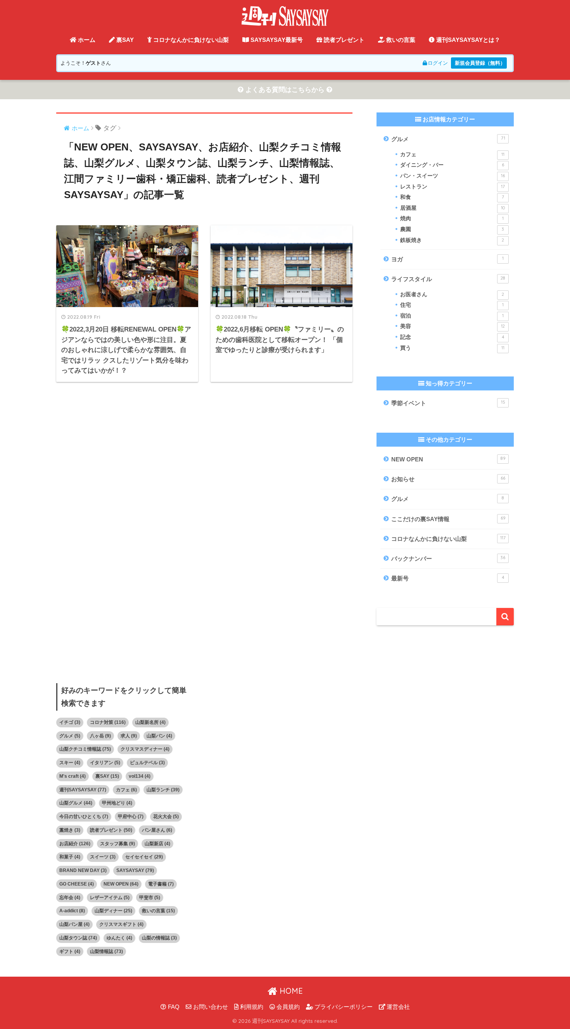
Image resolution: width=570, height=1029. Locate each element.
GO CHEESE (76, 884)
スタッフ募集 (117, 843)
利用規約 (250, 1007)
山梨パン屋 (74, 924)
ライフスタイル (448, 278)
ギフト (69, 951)
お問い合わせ (210, 1007)
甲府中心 (130, 816)
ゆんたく (119, 938)
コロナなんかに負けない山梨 (190, 39)
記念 (452, 337)
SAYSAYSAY (135, 870)
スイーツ (103, 857)
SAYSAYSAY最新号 (276, 39)
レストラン (452, 187)
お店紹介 (74, 843)
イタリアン (105, 762)
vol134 (139, 776)
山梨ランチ (163, 789)
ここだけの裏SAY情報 (448, 518)
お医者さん (452, 294)
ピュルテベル (147, 762)
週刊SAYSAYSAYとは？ (467, 39)
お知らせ (448, 478)
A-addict (72, 910)
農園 (452, 229)
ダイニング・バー (452, 165)
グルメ (448, 138)
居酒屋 (452, 208)
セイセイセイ (144, 857)
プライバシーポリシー (343, 1007)
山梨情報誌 (106, 951)
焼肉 (452, 218)
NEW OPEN (448, 459)
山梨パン (159, 736)
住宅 (452, 305)
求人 (129, 736)
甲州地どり (117, 803)
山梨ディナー (113, 910)
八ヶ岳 (100, 736)
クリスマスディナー (145, 749)
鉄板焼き (452, 240)
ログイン (438, 63)
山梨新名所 (150, 722)
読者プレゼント (343, 39)
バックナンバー (448, 558)
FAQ (173, 1007)
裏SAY (124, 39)
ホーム (85, 39)
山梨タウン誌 (78, 938)
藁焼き (69, 830)
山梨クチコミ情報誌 (85, 749)
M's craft (72, 776)
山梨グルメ (75, 803)
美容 (452, 326)
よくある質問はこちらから (285, 89)
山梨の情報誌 (159, 938)
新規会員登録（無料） (480, 63)
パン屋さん (157, 830)
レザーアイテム (110, 897)
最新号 (447, 578)
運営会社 (397, 1007)
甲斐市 (149, 897)
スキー (69, 762)
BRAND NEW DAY (83, 870)
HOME (290, 991)
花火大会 (166, 816)
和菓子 (69, 857)
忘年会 (69, 897)
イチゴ (69, 722)
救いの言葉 (400, 39)
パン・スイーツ (452, 176)
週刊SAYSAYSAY (82, 789)
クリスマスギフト (121, 924)
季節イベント (448, 402)
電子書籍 (161, 884)
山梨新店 (157, 843)
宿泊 (452, 316)
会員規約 (287, 1007)
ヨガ (447, 259)
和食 (452, 197)
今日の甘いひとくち (83, 816)
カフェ (452, 154)
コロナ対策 (108, 722)
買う (452, 348)
